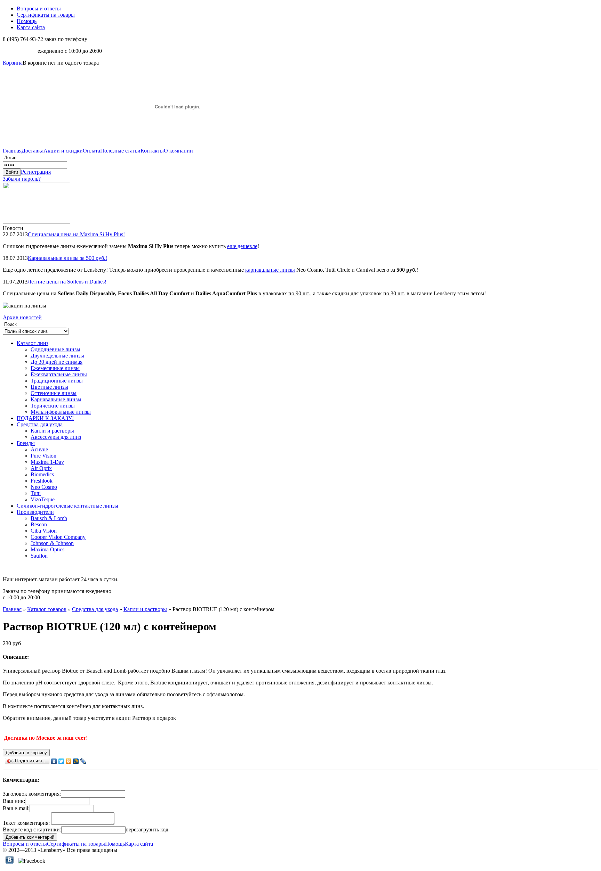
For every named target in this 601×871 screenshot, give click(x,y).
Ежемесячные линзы (55, 368)
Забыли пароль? (22, 179)
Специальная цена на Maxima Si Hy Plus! (76, 234)
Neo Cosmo (44, 487)
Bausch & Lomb (49, 518)
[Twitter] (61, 761)
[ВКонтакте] (54, 761)
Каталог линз (32, 343)
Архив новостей (22, 317)
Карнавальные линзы (56, 399)
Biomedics (42, 474)
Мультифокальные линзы (61, 412)
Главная (12, 151)
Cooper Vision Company (58, 537)
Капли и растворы (52, 431)
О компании (178, 151)
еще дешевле (242, 246)
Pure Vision (43, 456)
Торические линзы (53, 406)
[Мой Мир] (76, 761)
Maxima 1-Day (47, 462)
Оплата (91, 151)
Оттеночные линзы (54, 393)
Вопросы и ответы (39, 8)
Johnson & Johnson (52, 543)
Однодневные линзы (55, 349)
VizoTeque (43, 499)
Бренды (26, 443)
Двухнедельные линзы (57, 356)
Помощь (27, 21)
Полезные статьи (120, 151)
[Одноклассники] (68, 761)
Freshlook (42, 481)
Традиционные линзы (57, 381)
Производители (35, 512)
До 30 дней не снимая (56, 362)
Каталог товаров (46, 609)
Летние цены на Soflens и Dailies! (66, 282)
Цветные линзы (49, 387)
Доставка (32, 151)
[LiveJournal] (83, 761)
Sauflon (39, 556)
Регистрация (36, 172)
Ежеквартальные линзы (59, 374)
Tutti (36, 493)
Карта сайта (31, 27)
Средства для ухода (40, 424)
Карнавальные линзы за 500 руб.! (67, 258)
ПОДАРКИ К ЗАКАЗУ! (45, 418)
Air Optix (41, 468)
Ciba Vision (44, 531)
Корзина (13, 63)
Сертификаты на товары (46, 15)
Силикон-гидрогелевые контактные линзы (67, 506)
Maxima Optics (47, 549)
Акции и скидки (63, 151)
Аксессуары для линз (56, 437)
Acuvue (39, 449)
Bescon (39, 524)
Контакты (152, 151)
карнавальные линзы (270, 270)
